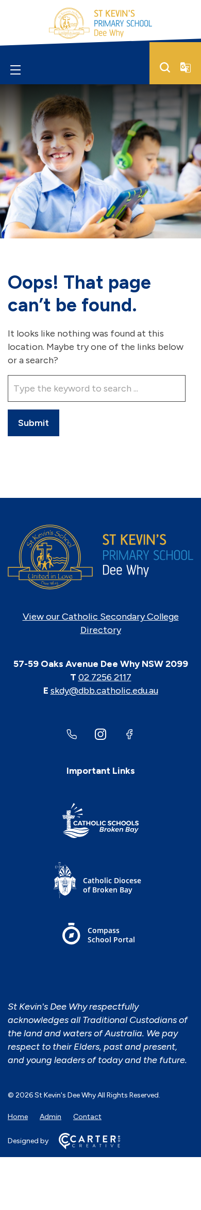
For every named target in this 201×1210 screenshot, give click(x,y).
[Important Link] (100, 822)
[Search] (165, 67)
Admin (50, 1116)
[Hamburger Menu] (15, 69)
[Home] (100, 557)
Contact (87, 1116)
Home (18, 1116)
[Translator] (185, 67)
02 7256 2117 (104, 677)
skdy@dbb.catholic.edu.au (104, 690)
